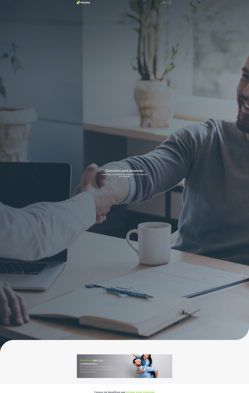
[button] (166, 2)
